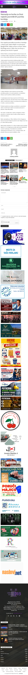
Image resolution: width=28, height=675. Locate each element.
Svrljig (19, 668)
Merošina (10, 668)
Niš (5, 11)
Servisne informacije (5, 653)
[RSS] (14, 616)
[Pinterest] (8, 24)
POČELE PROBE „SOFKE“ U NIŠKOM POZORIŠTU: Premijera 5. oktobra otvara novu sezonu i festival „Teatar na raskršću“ (5, 171)
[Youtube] (19, 616)
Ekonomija (16, 669)
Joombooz (21, 673)
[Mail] (11, 616)
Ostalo (3, 669)
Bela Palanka (24, 668)
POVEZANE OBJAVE (9, 160)
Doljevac (15, 668)
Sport (2, 655)
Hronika (2, 661)
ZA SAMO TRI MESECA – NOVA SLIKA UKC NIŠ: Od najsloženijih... (17, 632)
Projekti (24, 671)
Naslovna (2, 9)
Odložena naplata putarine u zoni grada (21, 145)
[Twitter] (5, 24)
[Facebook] (2, 24)
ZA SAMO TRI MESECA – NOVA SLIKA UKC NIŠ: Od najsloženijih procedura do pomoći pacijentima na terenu (14, 171)
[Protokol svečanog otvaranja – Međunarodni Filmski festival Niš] (23, 165)
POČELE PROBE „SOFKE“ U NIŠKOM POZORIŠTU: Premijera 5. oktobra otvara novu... (17, 626)
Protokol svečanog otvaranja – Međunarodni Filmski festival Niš (23, 170)
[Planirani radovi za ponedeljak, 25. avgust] (23, 178)
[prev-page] (13, 186)
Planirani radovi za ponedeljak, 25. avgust (23, 182)
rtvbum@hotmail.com (17, 613)
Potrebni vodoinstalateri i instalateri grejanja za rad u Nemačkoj (4, 183)
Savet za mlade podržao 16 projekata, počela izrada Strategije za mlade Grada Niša (14, 183)
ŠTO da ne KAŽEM (18, 671)
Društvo (6, 9)
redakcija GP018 (5, 21)
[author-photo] (14, 152)
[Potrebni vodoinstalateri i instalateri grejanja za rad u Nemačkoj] (5, 178)
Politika (2, 659)
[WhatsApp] (11, 24)
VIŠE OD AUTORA (18, 160)
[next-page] (14, 186)
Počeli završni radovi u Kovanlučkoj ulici (6, 145)
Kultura (2, 168)
